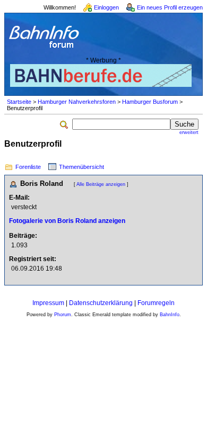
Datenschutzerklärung (101, 303)
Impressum (48, 303)
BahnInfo (169, 314)
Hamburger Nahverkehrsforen (77, 102)
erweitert (189, 132)
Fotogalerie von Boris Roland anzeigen (67, 221)
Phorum (62, 314)
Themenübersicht (81, 167)
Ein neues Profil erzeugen (170, 7)
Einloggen (106, 7)
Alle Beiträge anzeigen (100, 184)
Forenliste (28, 167)
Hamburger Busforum (150, 102)
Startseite (19, 102)
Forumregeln (156, 303)
